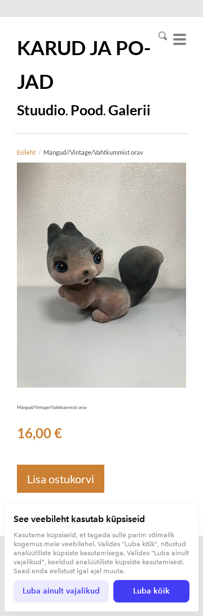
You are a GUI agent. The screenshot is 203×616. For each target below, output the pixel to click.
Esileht (26, 152)
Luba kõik (151, 591)
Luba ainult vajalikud (61, 591)
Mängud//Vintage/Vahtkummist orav (93, 152)
